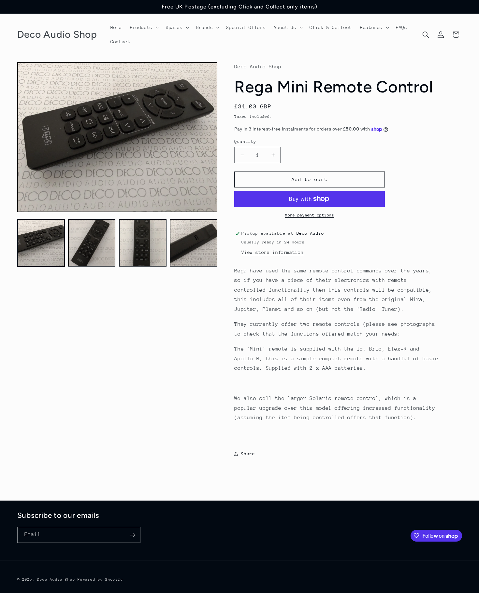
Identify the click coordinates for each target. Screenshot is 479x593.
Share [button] (248, 453)
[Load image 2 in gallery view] (92, 243)
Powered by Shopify (100, 579)
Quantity (245, 141)
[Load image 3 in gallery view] (143, 243)
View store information (272, 252)
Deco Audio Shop (56, 579)
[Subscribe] (132, 535)
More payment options (309, 215)
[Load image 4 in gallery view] (193, 243)
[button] (144, 27)
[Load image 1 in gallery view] (41, 243)
